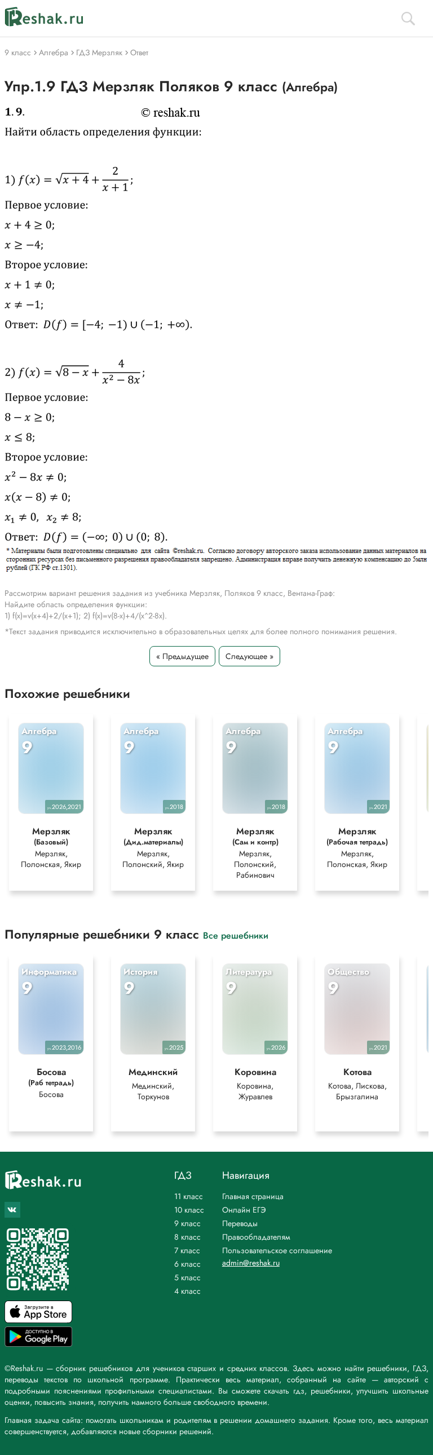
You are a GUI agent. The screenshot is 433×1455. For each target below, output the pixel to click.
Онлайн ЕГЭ (244, 1209)
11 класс (188, 1196)
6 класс (187, 1264)
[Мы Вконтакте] (12, 1210)
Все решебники (235, 935)
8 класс (187, 1236)
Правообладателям (256, 1236)
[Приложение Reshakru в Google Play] (38, 1343)
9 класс (187, 1223)
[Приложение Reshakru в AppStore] (38, 1320)
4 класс (187, 1291)
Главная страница (253, 1196)
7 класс (187, 1250)
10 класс (189, 1209)
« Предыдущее (182, 656)
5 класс (187, 1277)
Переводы (240, 1223)
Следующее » (249, 656)
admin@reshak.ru (251, 1262)
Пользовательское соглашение (277, 1250)
